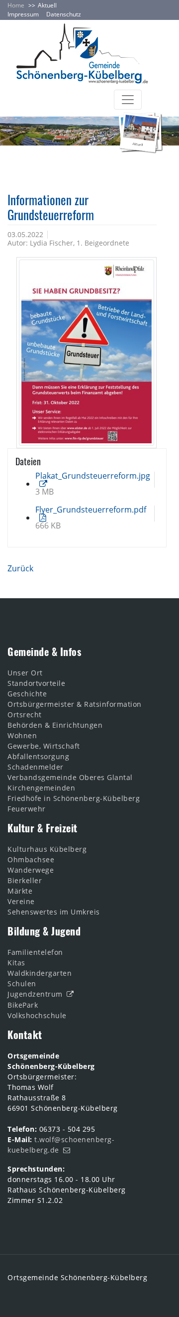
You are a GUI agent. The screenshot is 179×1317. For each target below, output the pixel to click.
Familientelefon (35, 952)
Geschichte (27, 693)
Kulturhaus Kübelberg (47, 849)
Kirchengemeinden (41, 787)
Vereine (21, 901)
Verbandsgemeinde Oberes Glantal (70, 777)
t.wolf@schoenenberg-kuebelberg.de (60, 1145)
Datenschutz (63, 14)
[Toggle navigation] (128, 100)
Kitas (16, 962)
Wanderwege (30, 870)
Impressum (23, 14)
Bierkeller (24, 880)
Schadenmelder (35, 767)
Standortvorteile (36, 683)
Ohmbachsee (30, 859)
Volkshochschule (37, 1015)
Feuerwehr (26, 808)
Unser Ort (25, 672)
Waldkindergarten (39, 973)
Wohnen (22, 735)
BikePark (22, 1005)
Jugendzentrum (35, 994)
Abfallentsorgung (38, 756)
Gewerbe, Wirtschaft (43, 746)
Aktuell (47, 5)
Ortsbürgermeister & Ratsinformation (74, 704)
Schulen (21, 983)
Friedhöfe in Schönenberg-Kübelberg (73, 798)
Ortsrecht (24, 714)
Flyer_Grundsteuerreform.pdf (90, 509)
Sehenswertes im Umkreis (53, 912)
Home (15, 5)
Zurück (20, 568)
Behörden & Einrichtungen (54, 725)
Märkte (19, 891)
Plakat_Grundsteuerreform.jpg (92, 475)
